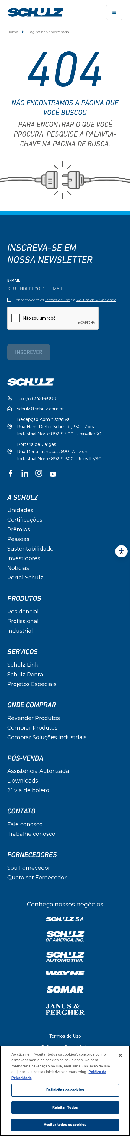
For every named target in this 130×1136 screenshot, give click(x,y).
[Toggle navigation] (114, 12)
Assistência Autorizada (38, 771)
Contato (21, 811)
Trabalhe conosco (31, 834)
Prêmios (18, 529)
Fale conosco (25, 824)
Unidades (20, 510)
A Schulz (22, 497)
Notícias (18, 568)
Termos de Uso (57, 300)
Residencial (23, 611)
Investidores (23, 558)
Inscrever (28, 353)
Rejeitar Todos (65, 1108)
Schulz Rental (26, 674)
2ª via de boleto (28, 790)
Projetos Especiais (32, 684)
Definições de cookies (65, 1090)
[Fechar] (120, 1055)
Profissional (23, 621)
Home (12, 31)
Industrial (20, 631)
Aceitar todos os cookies (65, 1125)
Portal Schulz (25, 577)
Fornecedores (32, 855)
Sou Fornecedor (28, 868)
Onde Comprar (31, 705)
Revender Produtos (33, 718)
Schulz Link (22, 665)
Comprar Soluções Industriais (47, 737)
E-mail (14, 280)
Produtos (24, 598)
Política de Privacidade (96, 300)
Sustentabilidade (30, 548)
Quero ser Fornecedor (37, 877)
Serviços (22, 652)
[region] (65, 1091)
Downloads (22, 780)
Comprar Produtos (32, 727)
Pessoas (18, 539)
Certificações (24, 520)
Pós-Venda (25, 758)
